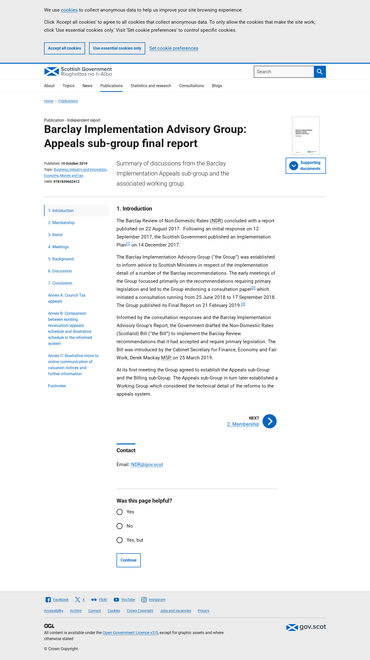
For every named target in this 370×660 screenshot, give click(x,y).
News (87, 85)
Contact (94, 611)
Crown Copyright (140, 611)
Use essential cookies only (117, 48)
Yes (130, 512)
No (130, 526)
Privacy (203, 611)
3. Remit (55, 234)
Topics (69, 85)
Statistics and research (151, 85)
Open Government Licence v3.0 (130, 632)
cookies (69, 10)
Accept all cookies (64, 48)
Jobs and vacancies (175, 611)
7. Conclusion (60, 283)
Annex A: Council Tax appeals (67, 298)
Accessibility (53, 611)
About (49, 85)
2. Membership (61, 222)
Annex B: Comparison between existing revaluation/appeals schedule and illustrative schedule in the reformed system (70, 328)
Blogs (217, 85)
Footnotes (57, 386)
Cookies (114, 611)
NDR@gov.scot (147, 464)
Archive (76, 611)
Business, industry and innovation (80, 169)
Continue (129, 560)
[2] (253, 288)
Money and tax (71, 175)
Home (48, 101)
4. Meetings (58, 247)
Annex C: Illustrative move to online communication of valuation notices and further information (73, 364)
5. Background (61, 259)
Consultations (191, 85)
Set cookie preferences (173, 48)
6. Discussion (60, 271)
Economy (51, 175)
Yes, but (135, 540)
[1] (128, 243)
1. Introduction (61, 210)
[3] (243, 304)
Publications (111, 85)
